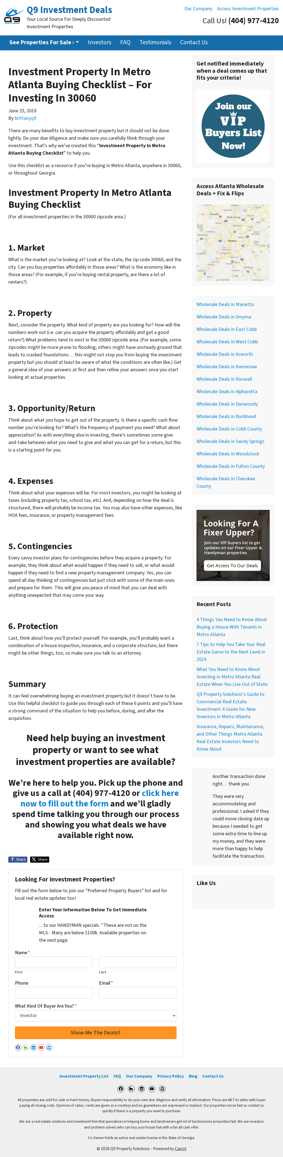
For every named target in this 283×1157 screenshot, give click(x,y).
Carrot (181, 1149)
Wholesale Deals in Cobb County (229, 429)
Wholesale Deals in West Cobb (227, 341)
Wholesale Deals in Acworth (224, 354)
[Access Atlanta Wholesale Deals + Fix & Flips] (233, 242)
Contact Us (194, 42)
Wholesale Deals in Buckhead (226, 416)
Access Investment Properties (248, 8)
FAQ (125, 42)
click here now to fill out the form (99, 798)
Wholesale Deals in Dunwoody (227, 404)
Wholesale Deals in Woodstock (227, 453)
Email (106, 983)
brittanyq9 (25, 118)
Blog (193, 1076)
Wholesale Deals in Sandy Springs (230, 441)
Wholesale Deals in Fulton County (230, 466)
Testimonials (155, 42)
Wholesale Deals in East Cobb (226, 329)
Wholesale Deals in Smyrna (223, 316)
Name (22, 952)
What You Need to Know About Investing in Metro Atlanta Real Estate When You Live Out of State (232, 677)
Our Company (198, 8)
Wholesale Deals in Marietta (225, 304)
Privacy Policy (170, 1076)
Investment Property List (84, 1076)
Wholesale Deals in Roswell (224, 379)
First (18, 972)
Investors (99, 42)
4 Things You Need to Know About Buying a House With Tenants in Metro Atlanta (231, 627)
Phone (21, 983)
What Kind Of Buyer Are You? (46, 1006)
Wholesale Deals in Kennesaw (226, 366)
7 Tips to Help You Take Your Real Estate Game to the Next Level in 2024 (230, 652)
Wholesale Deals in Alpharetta (226, 391)
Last (102, 972)
